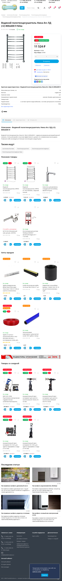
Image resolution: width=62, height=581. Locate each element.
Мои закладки (5, 567)
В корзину (46, 61)
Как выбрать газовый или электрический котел (45, 514)
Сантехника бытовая (12, 15)
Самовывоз (40, 72)
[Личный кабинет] (44, 8)
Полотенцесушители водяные (39, 15)
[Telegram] (42, 82)
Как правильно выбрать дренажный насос (14, 486)
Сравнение (46, 65)
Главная (3, 15)
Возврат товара (6, 2)
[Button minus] (5, 200)
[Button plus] (11, 200)
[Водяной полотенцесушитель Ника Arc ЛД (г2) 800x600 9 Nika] (4, 66)
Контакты (19, 536)
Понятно (44, 575)
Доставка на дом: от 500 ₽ (43, 70)
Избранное (38, 65)
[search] (38, 8)
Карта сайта (35, 536)
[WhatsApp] (40, 82)
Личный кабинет (6, 562)
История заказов (6, 564)
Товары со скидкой (53, 538)
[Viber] (37, 82)
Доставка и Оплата (22, 538)
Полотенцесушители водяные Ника (12, 17)
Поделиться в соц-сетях (41, 79)
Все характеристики (7, 106)
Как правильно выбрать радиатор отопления (15, 513)
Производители (52, 536)
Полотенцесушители (24, 15)
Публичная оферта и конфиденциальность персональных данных (23, 545)
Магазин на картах (41, 76)
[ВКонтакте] (35, 82)
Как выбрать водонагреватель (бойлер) (44, 486)
